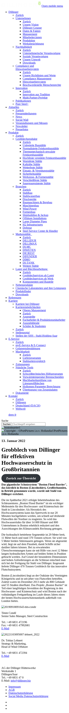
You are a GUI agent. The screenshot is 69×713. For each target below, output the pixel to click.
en (13, 414)
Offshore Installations (35, 218)
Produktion (29, 40)
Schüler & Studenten (34, 326)
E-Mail (5, 628)
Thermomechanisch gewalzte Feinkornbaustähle (39, 153)
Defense (27, 227)
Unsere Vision (31, 24)
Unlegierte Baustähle (34, 145)
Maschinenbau (31, 205)
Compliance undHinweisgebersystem (27, 67)
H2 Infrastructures (33, 224)
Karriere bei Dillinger (27, 303)
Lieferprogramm (32, 357)
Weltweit (20, 408)
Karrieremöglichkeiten (28, 307)
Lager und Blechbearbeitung (32, 269)
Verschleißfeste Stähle (35, 180)
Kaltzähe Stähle (31, 164)
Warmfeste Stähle (32, 161)
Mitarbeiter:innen (32, 37)
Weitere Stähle (31, 265)
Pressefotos (22, 129)
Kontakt (13, 396)
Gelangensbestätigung (28, 348)
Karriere (13, 300)
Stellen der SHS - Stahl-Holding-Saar (36, 335)
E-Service (13, 338)
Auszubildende (31, 322)
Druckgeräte (29, 199)
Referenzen (14, 297)
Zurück (20, 15)
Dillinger (13, 11)
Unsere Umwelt (31, 59)
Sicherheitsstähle (32, 173)
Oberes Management (34, 310)
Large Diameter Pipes (35, 221)
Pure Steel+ (22, 103)
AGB (11, 689)
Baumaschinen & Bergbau (37, 202)
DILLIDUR (29, 240)
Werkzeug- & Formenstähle (38, 176)
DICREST (29, 253)
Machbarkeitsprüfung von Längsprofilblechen (37, 382)
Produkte (13, 132)
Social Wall (22, 119)
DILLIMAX (30, 243)
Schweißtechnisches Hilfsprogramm (43, 373)
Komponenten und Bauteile (38, 281)
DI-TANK (28, 262)
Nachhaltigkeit (24, 46)
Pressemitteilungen (26, 113)
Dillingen (21, 402)
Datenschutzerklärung (20, 692)
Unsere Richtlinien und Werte (39, 75)
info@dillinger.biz (21, 680)
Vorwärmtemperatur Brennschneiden (43, 376)
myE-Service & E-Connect (31, 345)
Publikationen (23, 100)
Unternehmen (23, 18)
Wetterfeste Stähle (33, 167)
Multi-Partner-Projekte (35, 97)
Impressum (14, 686)
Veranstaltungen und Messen (32, 123)
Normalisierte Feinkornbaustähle (41, 148)
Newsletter (22, 126)
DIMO (26, 259)
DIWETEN (29, 249)
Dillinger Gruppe (32, 27)
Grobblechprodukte (26, 138)
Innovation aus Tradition (36, 94)
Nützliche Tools (24, 367)
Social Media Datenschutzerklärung (28, 696)
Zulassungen (23, 364)
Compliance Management (37, 78)
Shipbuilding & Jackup (35, 215)
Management (30, 34)
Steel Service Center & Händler (40, 230)
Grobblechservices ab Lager (38, 275)
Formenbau (29, 211)
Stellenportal (23, 332)
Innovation (22, 88)
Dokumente (22, 392)
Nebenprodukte (24, 284)
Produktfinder (23, 291)
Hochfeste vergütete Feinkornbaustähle (44, 157)
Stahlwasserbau (31, 196)
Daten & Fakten (32, 30)
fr (15, 414)
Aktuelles (13, 107)
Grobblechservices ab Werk (38, 278)
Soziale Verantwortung (35, 56)
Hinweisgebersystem (34, 81)
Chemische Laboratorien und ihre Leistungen (41, 288)
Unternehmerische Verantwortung (41, 53)
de (9, 414)
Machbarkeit (23, 351)
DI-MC (27, 246)
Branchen (21, 186)
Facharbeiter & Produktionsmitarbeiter (44, 319)
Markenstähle (24, 234)
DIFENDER (30, 256)
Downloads (29, 62)
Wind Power (30, 208)
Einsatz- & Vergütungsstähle (38, 170)
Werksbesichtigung (33, 43)
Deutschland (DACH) (28, 405)
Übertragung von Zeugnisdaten (40, 389)
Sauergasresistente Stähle (37, 183)
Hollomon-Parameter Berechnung (41, 386)
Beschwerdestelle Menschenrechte (42, 84)
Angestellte (29, 316)
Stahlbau (27, 192)
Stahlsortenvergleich (34, 361)
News (19, 116)
